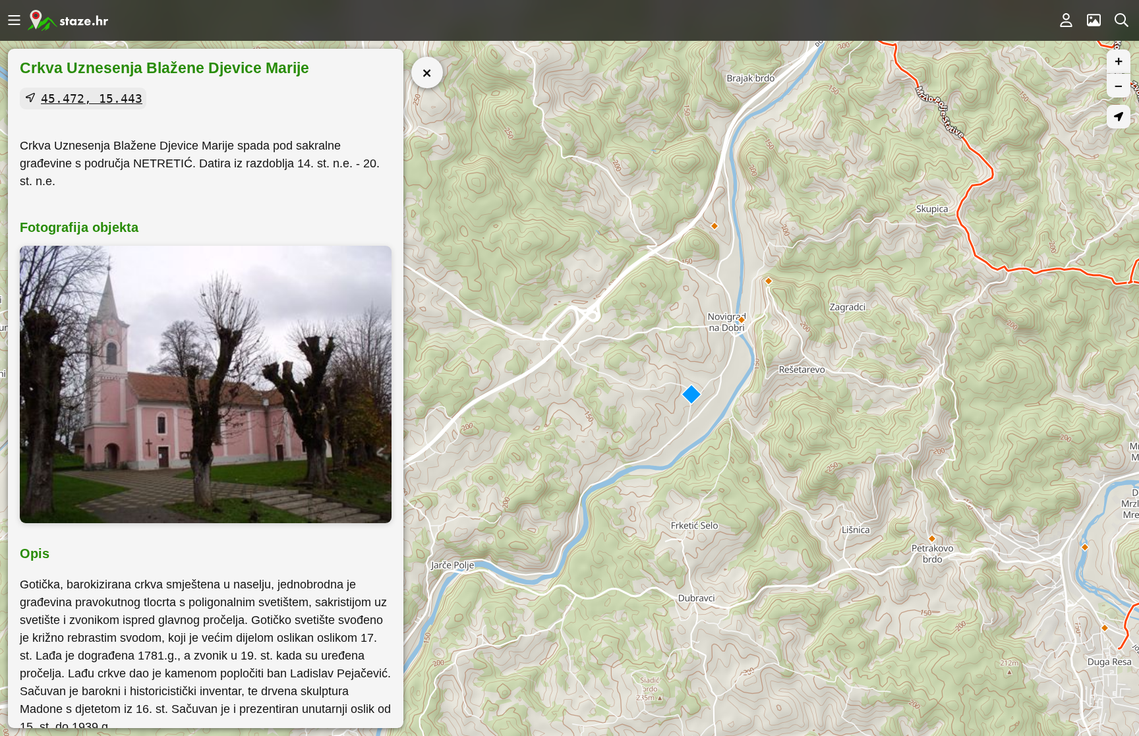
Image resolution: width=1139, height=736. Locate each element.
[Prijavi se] (1066, 20)
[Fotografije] (1093, 20)
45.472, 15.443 (91, 98)
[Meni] (14, 20)
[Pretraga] (1121, 20)
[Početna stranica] (68, 20)
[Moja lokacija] (1118, 116)
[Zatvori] (427, 72)
